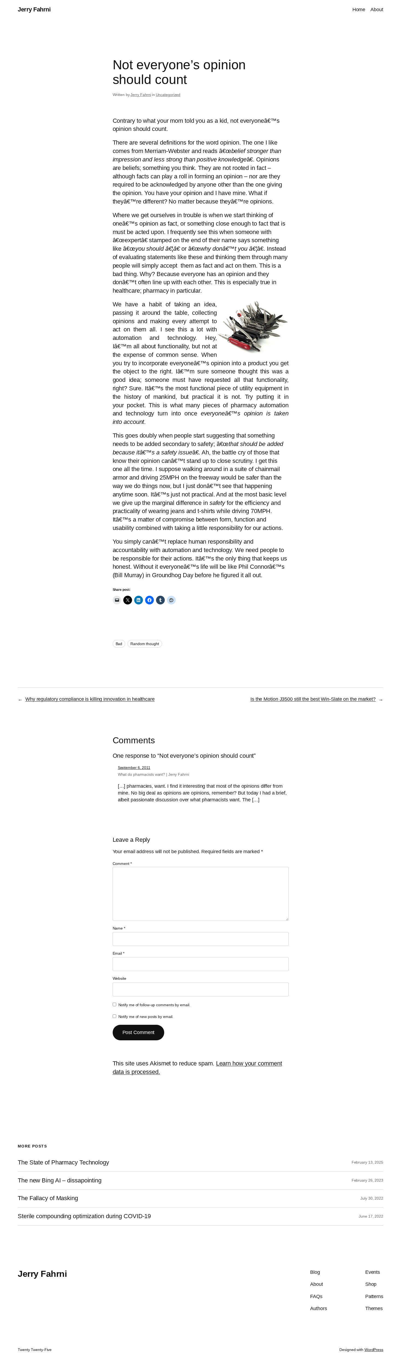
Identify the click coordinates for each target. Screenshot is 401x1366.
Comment (122, 863)
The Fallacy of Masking (48, 1198)
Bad (119, 644)
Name (119, 928)
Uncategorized (168, 94)
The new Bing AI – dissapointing (59, 1180)
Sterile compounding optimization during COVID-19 (84, 1216)
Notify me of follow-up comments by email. (154, 1005)
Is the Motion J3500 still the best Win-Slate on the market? (313, 699)
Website (119, 978)
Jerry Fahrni (34, 9)
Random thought (144, 644)
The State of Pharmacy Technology (63, 1162)
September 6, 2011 (134, 767)
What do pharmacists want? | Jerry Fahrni (153, 774)
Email (118, 953)
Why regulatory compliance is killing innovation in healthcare (90, 699)
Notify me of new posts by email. (145, 1016)
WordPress (373, 1349)
